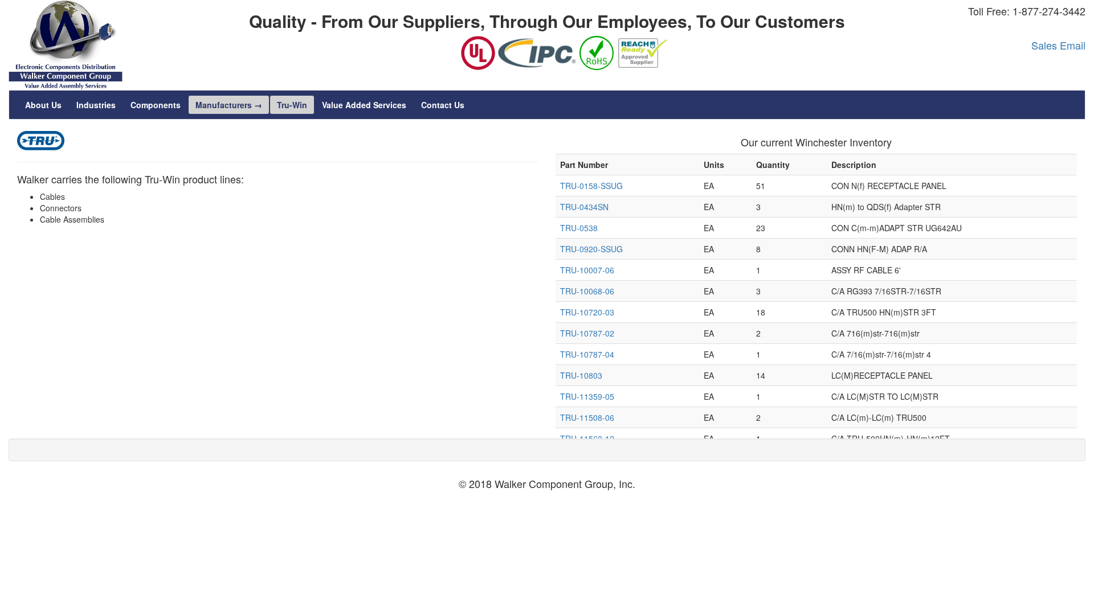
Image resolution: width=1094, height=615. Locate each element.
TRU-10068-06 (587, 291)
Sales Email (1058, 45)
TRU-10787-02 (587, 333)
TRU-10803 (581, 375)
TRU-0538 (579, 227)
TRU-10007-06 (587, 270)
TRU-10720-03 (587, 312)
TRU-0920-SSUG (591, 249)
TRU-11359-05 (587, 396)
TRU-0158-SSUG (591, 185)
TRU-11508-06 (587, 417)
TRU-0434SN (584, 206)
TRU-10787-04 (587, 354)
